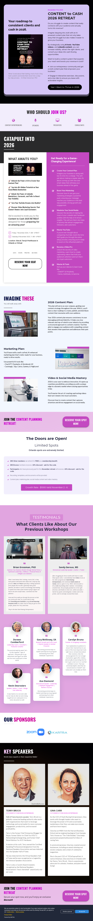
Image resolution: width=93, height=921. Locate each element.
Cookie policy (10, 912)
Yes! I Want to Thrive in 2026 (65, 87)
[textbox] (13, 125)
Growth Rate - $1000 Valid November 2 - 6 (47, 487)
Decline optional (67, 911)
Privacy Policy (8, 914)
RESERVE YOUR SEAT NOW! (25, 263)
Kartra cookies (20, 912)
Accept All (82, 911)
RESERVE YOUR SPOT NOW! (76, 422)
